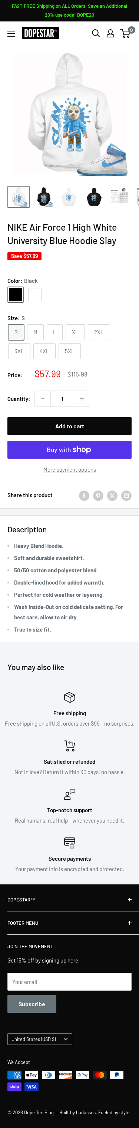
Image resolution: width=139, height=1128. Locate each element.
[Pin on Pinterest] (98, 495)
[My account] (110, 33)
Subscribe (32, 1003)
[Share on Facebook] (84, 495)
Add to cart (69, 425)
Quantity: (18, 398)
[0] (125, 33)
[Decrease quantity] (42, 398)
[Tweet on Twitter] (112, 495)
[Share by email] (126, 495)
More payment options (69, 469)
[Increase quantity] (82, 398)
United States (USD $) (33, 1039)
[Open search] (96, 33)
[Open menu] (11, 34)
